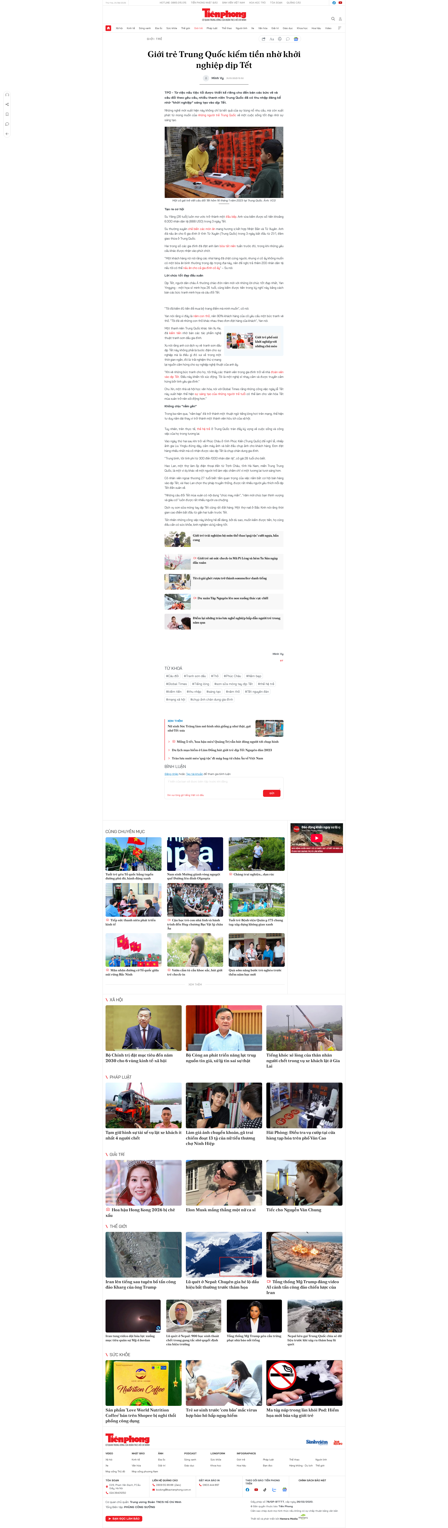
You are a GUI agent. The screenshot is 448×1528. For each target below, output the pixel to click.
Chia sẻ (7, 104)
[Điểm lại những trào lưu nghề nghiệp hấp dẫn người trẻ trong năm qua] (177, 622)
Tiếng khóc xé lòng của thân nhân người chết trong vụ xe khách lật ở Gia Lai (303, 1060)
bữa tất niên (228, 246)
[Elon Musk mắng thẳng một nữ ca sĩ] (224, 1183)
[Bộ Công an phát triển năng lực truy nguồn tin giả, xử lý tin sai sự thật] (224, 1028)
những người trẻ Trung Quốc (217, 115)
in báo (279, 39)
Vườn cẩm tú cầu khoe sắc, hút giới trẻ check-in (194, 972)
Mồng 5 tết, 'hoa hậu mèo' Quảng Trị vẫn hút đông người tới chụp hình (227, 742)
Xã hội (119, 28)
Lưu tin (7, 114)
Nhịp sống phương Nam (145, 1471)
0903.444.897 (211, 1485)
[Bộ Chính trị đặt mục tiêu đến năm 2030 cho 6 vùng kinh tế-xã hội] (144, 1028)
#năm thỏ (233, 692)
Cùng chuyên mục (125, 831)
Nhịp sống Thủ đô (115, 1471)
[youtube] (340, 3)
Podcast (190, 1453)
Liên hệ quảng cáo (165, 1480)
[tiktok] (267, 1490)
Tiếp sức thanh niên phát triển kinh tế (131, 922)
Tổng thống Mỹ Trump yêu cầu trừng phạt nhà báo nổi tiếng (254, 1338)
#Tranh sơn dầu (195, 676)
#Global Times (176, 684)
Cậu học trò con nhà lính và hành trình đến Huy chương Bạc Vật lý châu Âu (195, 924)
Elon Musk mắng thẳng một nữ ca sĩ (221, 1209)
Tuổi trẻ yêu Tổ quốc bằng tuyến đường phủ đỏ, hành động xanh (129, 876)
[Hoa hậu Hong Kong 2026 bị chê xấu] (144, 1183)
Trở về (7, 133)
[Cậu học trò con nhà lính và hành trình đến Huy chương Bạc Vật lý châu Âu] (195, 900)
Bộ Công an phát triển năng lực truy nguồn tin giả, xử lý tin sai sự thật (221, 1057)
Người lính (241, 28)
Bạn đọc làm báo (126, 1518)
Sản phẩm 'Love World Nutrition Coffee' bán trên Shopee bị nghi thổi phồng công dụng (141, 1415)
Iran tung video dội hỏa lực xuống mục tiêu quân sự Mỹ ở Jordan (130, 1338)
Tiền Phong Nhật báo (204, 2)
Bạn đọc (267, 1465)
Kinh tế (131, 28)
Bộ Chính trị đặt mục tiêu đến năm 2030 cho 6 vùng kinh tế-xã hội (139, 1057)
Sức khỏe (171, 28)
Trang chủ (108, 28)
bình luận (287, 39)
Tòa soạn (276, 2)
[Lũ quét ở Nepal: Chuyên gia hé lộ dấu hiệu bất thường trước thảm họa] (224, 1255)
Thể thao (227, 28)
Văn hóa (262, 28)
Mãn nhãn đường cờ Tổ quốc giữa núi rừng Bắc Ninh (132, 972)
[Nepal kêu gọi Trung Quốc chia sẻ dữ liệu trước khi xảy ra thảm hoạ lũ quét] (315, 1316)
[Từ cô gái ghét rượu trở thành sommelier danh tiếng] (177, 582)
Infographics (246, 1453)
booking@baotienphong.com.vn (173, 1489)
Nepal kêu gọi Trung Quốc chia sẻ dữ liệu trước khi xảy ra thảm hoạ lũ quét (315, 1340)
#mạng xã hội (175, 699)
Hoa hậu (316, 28)
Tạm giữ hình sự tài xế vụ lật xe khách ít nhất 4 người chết (144, 1135)
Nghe (7, 94)
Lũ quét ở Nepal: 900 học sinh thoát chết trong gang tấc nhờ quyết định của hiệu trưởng (192, 1340)
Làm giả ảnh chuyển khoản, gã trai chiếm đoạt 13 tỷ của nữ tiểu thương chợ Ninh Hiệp (220, 1138)
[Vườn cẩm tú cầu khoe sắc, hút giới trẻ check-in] (195, 950)
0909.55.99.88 (164, 1485)
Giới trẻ (198, 28)
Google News (295, 39)
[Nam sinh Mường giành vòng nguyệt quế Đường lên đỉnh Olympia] (195, 854)
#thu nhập (194, 692)
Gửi (272, 793)
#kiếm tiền (173, 692)
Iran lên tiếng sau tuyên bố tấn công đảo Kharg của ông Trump (141, 1284)
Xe (252, 28)
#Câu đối (172, 676)
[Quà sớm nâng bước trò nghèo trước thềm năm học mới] (257, 950)
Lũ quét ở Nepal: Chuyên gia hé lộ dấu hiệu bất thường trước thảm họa (222, 1284)
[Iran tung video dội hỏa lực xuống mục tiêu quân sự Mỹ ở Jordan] (133, 1316)
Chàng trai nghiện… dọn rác (253, 874)
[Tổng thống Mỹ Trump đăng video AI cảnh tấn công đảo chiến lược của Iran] (304, 1255)
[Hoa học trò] (338, 1443)
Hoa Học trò (257, 2)
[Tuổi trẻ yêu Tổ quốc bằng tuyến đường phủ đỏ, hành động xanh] (134, 854)
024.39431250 (117, 1492)
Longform (218, 1453)
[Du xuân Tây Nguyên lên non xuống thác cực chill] (177, 602)
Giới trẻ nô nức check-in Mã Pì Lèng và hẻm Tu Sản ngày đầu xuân (235, 560)
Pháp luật (212, 28)
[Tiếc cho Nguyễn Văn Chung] (304, 1183)
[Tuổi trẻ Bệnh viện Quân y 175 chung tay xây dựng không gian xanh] (257, 900)
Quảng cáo (294, 2)
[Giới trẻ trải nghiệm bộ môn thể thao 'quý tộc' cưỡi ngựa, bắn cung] (177, 539)
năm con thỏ (201, 316)
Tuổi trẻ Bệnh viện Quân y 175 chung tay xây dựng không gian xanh (256, 922)
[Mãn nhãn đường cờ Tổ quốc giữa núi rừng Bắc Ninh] (134, 950)
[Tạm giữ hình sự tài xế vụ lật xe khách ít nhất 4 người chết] (144, 1105)
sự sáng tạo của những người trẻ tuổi (220, 394)
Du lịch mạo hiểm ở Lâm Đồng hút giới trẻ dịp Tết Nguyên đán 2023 (222, 750)
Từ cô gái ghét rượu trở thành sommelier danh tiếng (230, 578)
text (271, 39)
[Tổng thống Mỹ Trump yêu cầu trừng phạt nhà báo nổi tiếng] (254, 1316)
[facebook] (334, 3)
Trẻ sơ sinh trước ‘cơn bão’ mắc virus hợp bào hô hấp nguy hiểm (221, 1412)
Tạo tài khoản (194, 774)
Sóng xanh (145, 28)
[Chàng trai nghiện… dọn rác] (257, 854)
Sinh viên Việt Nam (233, 2)
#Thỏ (215, 676)
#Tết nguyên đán (257, 692)
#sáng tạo (213, 692)
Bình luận (7, 124)
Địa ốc (158, 28)
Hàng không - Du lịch (301, 1465)
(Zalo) (177, 1485)
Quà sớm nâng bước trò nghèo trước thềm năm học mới (255, 972)
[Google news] (286, 1490)
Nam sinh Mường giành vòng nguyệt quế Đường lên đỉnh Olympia (193, 876)
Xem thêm (339, 28)
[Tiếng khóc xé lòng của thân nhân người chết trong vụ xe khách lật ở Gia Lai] (304, 1028)
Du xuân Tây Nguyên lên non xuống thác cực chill (232, 598)
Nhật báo (138, 1453)
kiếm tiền (175, 333)
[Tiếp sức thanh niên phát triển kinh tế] (134, 900)
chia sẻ (263, 39)
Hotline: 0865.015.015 (173, 2)
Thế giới (185, 28)
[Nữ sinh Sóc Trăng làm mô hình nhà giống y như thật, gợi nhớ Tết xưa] (269, 728)
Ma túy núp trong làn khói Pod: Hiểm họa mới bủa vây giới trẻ (302, 1412)
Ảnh (160, 1453)
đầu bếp (231, 216)
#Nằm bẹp (253, 676)
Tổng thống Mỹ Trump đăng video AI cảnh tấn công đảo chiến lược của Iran (302, 1287)
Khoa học (302, 28)
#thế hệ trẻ (266, 684)
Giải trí (275, 28)
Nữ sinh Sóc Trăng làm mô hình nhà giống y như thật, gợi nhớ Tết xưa (209, 728)
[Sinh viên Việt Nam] (317, 1443)
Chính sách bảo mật (312, 1480)
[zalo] (276, 1490)
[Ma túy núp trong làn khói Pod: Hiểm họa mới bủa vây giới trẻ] (304, 1383)
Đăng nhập (171, 774)
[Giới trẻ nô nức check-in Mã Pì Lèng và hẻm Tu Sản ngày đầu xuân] (177, 562)
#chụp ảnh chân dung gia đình (211, 699)
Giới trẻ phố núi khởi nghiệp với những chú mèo (266, 341)
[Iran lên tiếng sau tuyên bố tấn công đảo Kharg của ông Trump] (144, 1255)
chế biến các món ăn (201, 229)
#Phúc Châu (232, 676)
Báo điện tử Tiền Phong (224, 14)
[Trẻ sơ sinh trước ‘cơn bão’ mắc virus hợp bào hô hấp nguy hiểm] (224, 1383)
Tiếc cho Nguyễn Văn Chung (293, 1209)
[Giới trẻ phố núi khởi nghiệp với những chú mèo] (240, 341)
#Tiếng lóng (200, 684)
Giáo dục (288, 28)
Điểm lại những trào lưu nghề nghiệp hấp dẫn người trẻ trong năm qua (236, 620)
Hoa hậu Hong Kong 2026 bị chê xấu (140, 1212)
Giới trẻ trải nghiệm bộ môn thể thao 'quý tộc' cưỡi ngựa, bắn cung (236, 537)
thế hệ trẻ (203, 429)
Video (328, 28)
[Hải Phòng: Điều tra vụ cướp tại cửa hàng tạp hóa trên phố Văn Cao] (304, 1105)
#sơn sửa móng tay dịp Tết (233, 684)
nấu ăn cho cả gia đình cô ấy (201, 268)
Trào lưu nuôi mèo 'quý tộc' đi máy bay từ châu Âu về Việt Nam (217, 758)
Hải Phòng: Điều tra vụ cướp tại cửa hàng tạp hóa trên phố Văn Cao (300, 1135)
